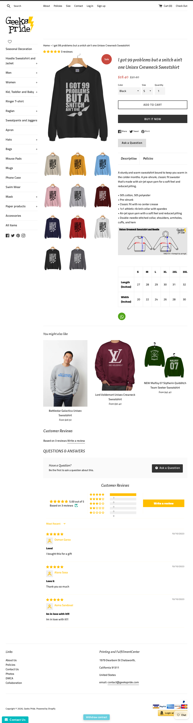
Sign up (101, 6)
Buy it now (152, 119)
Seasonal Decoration (19, 49)
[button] (52, 51)
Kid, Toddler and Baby (22, 92)
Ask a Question (132, 143)
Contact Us (12, 669)
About (46, 6)
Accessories (13, 215)
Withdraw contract (96, 717)
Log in (90, 6)
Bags (22, 149)
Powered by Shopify (45, 708)
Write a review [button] (164, 503)
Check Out (181, 6)
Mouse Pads (14, 158)
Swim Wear (13, 187)
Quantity (159, 85)
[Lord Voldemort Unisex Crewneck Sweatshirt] (115, 365)
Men (22, 72)
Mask (22, 196)
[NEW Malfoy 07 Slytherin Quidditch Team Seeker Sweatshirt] (165, 359)
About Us (11, 660)
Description (129, 158)
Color (120, 85)
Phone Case (13, 177)
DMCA (9, 678)
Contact (78, 6)
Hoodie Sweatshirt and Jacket (22, 60)
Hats (22, 139)
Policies (58, 6)
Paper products (22, 206)
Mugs (9, 168)
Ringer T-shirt (15, 101)
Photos (10, 674)
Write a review (76, 440)
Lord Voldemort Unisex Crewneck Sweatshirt (115, 396)
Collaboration (14, 683)
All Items (11, 225)
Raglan (22, 111)
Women (22, 82)
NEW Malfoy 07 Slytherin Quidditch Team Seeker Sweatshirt (165, 385)
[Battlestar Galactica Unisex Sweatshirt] (65, 373)
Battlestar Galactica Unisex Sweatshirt (65, 413)
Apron (10, 130)
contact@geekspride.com (123, 682)
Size (68, 6)
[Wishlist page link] (10, 42)
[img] (54, 534)
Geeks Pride (29, 708)
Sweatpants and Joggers (21, 120)
